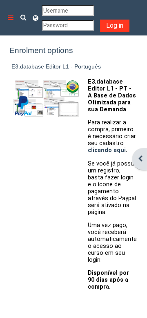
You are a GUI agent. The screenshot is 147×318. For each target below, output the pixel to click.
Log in (114, 25)
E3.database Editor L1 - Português (56, 66)
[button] (23, 17)
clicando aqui (107, 150)
